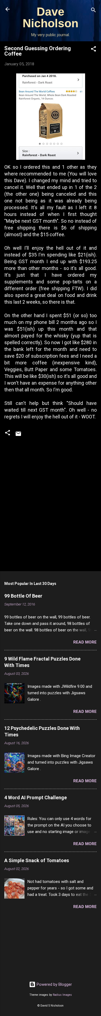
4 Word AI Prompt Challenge (35, 797)
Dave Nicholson (50, 17)
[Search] (93, 11)
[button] (93, 50)
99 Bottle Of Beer (23, 596)
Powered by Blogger (54, 984)
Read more (85, 642)
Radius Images (62, 995)
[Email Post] (18, 435)
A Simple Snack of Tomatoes (36, 860)
